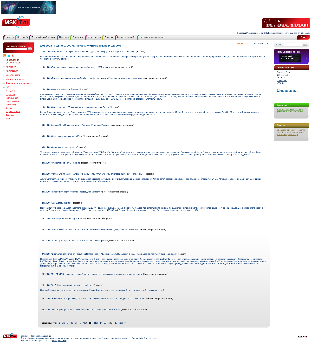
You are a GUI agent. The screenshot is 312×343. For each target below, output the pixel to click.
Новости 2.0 (22, 37)
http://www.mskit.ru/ (136, 338)
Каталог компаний (125, 37)
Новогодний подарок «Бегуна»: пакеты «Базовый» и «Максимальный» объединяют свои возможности (94, 298)
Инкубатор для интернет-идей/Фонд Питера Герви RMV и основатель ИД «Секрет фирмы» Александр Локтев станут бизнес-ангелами (109, 254)
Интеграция (12, 71)
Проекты (109, 37)
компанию (301, 24)
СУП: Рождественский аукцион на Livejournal (68, 285)
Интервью (64, 37)
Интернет (11, 67)
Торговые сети (12, 98)
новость (270, 24)
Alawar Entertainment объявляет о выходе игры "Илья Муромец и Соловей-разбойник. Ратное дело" (93, 174)
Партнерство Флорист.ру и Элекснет (64, 218)
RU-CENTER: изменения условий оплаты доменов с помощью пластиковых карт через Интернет (92, 274)
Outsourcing (11, 105)
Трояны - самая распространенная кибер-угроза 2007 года (74, 67)
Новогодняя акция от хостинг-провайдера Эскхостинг (72, 192)
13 (97, 323)
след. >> (122, 323)
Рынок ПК (10, 91)
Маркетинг (10, 94)
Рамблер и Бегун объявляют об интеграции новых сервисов (75, 241)
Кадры (9, 108)
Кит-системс (282, 75)
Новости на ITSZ (260, 44)
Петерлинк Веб (59, 340)
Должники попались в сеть (59, 147)
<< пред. (56, 323)
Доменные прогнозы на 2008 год (62, 136)
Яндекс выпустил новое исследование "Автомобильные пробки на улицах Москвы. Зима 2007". (91, 229)
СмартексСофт (284, 72)
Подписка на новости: (16, 46)
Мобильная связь (15, 79)
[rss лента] (5, 55)
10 (86, 323)
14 (101, 323)
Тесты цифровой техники (43, 37)
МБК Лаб (281, 78)
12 (93, 323)
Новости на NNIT (242, 44)
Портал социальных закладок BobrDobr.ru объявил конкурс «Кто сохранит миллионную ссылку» (91, 78)
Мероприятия (94, 37)
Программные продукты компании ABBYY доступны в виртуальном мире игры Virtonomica (88, 51)
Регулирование (13, 111)
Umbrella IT (282, 80)
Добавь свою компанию (287, 90)
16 (108, 323)
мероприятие (285, 24)
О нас (303, 37)
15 (105, 323)
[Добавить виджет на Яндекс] (13, 55)
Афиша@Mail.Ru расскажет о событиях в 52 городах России (75, 125)
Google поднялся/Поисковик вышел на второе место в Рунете (75, 107)
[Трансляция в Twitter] (9, 55)
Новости (10, 37)
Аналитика (78, 37)
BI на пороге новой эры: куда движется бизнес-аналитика (290, 110)
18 (116, 323)
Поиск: (278, 44)
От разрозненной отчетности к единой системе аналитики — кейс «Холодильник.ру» (291, 132)
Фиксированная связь (17, 83)
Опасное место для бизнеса (60, 89)
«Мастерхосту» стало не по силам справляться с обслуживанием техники (81, 310)
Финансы (10, 115)
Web (8, 118)
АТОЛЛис (281, 83)
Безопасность (13, 75)
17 (112, 323)
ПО (7, 87)
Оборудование (12, 101)
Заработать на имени (57, 203)
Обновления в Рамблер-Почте (61, 163)
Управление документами (151, 37)
